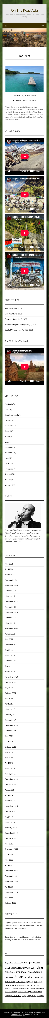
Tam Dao (8, 308)
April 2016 (9, 741)
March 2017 (10, 709)
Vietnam (8, 485)
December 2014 (11, 779)
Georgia (8, 420)
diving (19, 971)
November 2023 (11, 612)
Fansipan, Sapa (11, 319)
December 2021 (11, 645)
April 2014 (9, 795)
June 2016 (9, 736)
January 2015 (10, 774)
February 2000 (11, 876)
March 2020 (10, 655)
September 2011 (11, 849)
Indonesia (9, 426)
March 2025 (10, 596)
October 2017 (10, 693)
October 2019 (10, 661)
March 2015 (10, 768)
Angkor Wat (9, 963)
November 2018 (11, 677)
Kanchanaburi (36, 977)
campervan (22, 967)
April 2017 (9, 704)
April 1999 (9, 887)
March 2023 (10, 623)
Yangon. (41, 996)
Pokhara (8, 992)
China (7, 409)
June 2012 (9, 844)
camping (36, 967)
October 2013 (10, 811)
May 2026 (9, 564)
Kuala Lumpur (20, 982)
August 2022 (10, 634)
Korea (7, 436)
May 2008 (9, 860)
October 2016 (10, 731)
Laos (7, 442)
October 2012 (10, 838)
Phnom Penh (39, 989)
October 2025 (10, 591)
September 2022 (11, 628)
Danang (12, 972)
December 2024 (11, 601)
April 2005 (9, 865)
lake (35, 982)
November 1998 (11, 892)
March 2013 (10, 822)
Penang (32, 989)
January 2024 (10, 607)
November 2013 (11, 806)
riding (27, 992)
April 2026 (9, 569)
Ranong (14, 992)
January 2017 (10, 720)
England (24, 972)
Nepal (7, 458)
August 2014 (10, 790)
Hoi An (11, 977)
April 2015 (9, 763)
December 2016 (11, 725)
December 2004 (11, 870)
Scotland (38, 991)
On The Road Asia (24, 10)
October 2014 (10, 784)
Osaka (26, 988)
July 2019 (9, 666)
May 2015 (9, 758)
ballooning (17, 963)
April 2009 (9, 854)
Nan (22, 989)
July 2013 (9, 817)
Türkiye (8, 479)
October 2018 (10, 682)
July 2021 (9, 650)
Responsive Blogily (18, 1015)
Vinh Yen (8, 314)
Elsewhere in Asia (12, 415)
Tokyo (24, 996)
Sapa (32, 992)
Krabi (13, 982)
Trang (29, 996)
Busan (37, 963)
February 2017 (11, 715)
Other (7, 463)
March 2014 (10, 801)
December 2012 (11, 833)
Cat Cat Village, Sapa (13, 330)
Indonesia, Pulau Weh (24, 95)
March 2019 (10, 671)
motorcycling (33, 985)
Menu (42, 25)
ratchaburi (21, 992)
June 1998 (9, 897)
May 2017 (9, 698)
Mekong (14, 985)
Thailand (8, 474)
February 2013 (11, 827)
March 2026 (10, 575)
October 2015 (10, 747)
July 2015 (9, 752)
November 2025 (11, 585)
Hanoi (7, 977)
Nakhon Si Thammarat (13, 989)
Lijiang (7, 985)
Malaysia (8, 447)
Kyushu (29, 981)
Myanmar (8, 452)
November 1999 (11, 881)
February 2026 (11, 580)
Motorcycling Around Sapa (15, 324)
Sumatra (8, 996)
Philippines (9, 469)
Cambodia (9, 404)
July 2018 (9, 688)
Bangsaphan (28, 962)
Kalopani (26, 977)
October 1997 (10, 903)
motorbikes (22, 985)
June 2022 (9, 639)
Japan (7, 431)
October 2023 (10, 618)
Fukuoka (31, 972)
